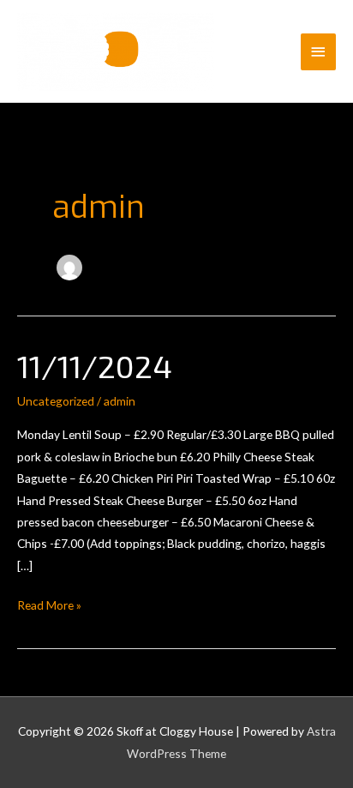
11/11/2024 (94, 365)
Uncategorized (55, 401)
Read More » (49, 604)
